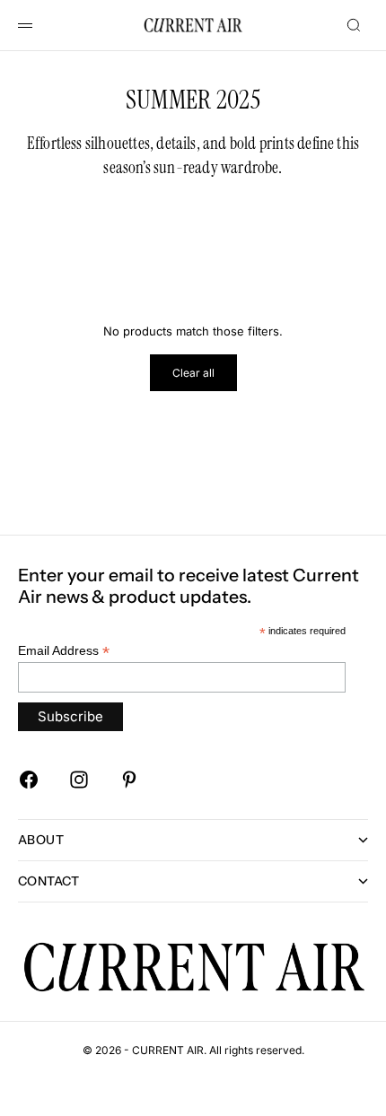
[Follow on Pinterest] (129, 779)
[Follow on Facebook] (28, 779)
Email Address (64, 650)
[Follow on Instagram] (79, 779)
